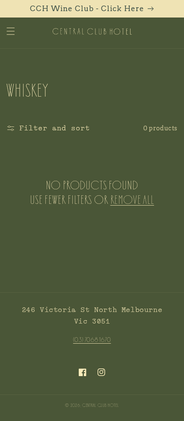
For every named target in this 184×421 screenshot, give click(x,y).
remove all (132, 199)
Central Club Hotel (100, 405)
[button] (10, 31)
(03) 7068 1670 (92, 339)
